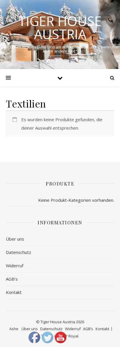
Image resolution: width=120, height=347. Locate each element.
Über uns (15, 239)
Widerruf (14, 265)
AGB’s (12, 279)
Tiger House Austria (60, 27)
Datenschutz (18, 252)
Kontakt (14, 292)
